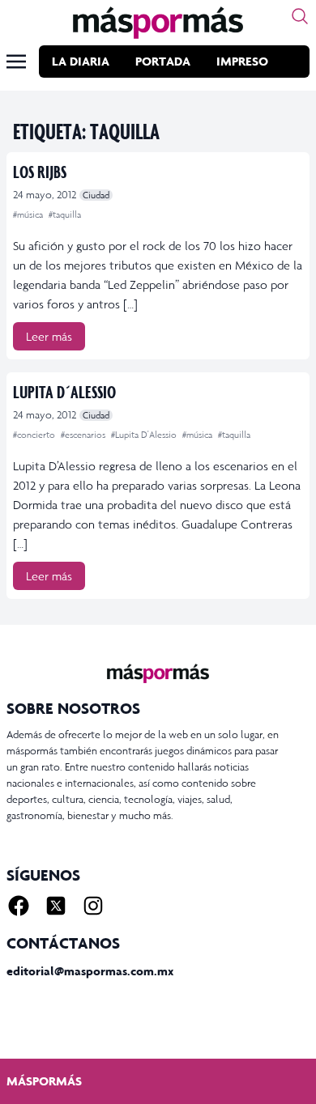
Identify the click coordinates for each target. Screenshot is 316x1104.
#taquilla (65, 214)
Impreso (242, 61)
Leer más (49, 336)
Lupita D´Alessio (64, 391)
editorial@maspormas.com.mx (89, 971)
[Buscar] (300, 16)
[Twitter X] (56, 906)
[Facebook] (18, 906)
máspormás (44, 1081)
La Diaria (80, 61)
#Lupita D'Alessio (145, 434)
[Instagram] (93, 906)
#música (29, 214)
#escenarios (84, 434)
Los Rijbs (39, 171)
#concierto (35, 434)
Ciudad (96, 195)
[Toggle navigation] (16, 61)
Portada (162, 61)
